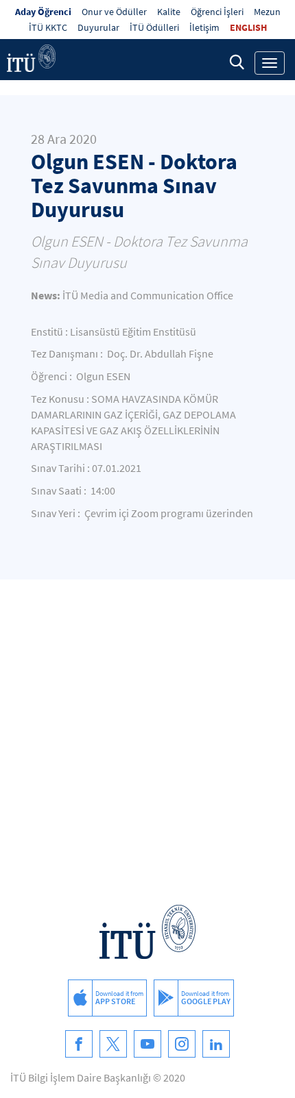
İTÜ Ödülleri (154, 27)
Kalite (168, 11)
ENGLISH (248, 27)
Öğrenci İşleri (217, 11)
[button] (236, 61)
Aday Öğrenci (43, 11)
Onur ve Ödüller (114, 11)
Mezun (267, 11)
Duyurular (98, 27)
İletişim (204, 27)
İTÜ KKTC (48, 27)
